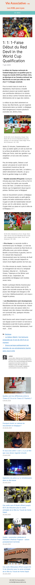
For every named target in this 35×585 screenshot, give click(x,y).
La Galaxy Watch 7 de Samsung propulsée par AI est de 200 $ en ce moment (16, 339)
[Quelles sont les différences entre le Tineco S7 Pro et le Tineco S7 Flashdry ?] (17, 392)
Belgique (8, 334)
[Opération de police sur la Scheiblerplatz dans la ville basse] (17, 474)
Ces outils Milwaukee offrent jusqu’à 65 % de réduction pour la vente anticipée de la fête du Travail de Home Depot (17, 569)
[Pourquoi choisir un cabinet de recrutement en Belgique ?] (17, 419)
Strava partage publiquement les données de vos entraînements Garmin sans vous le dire (17, 348)
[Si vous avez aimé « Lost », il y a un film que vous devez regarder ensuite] (17, 447)
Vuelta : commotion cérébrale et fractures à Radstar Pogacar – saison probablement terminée (16, 539)
